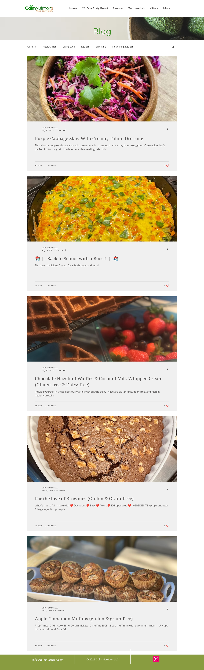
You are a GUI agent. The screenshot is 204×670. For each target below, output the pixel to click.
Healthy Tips (49, 46)
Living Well (69, 46)
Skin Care (101, 46)
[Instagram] (156, 659)
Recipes (85, 46)
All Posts (31, 46)
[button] (172, 47)
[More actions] (169, 129)
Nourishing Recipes (122, 46)
